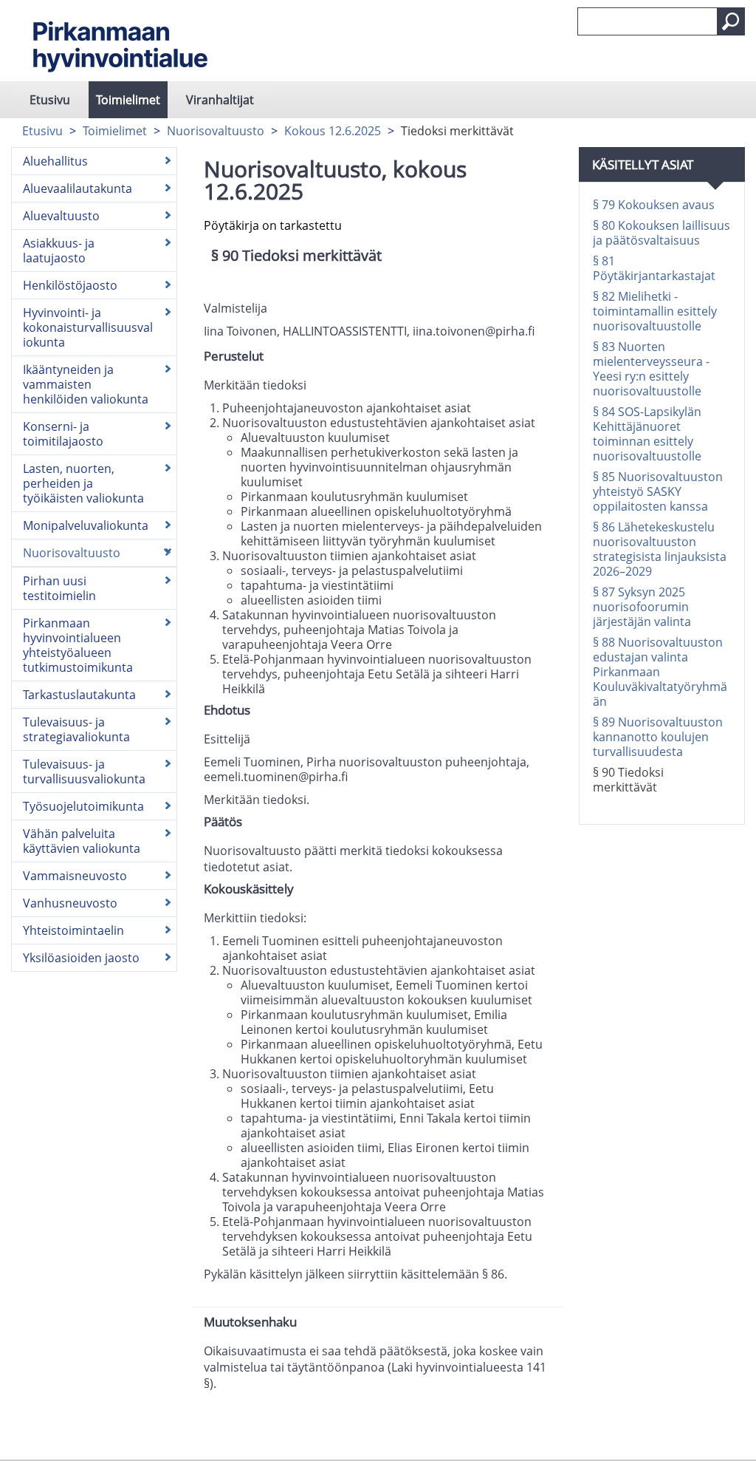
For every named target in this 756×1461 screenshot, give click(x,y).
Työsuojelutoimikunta (83, 806)
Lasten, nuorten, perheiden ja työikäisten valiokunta (83, 483)
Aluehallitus (55, 161)
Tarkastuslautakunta (79, 695)
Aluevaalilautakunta (77, 188)
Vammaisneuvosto (75, 876)
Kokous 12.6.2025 (332, 131)
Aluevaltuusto (61, 216)
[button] (731, 21)
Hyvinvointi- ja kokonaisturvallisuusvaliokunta (88, 327)
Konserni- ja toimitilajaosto (63, 433)
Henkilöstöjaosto (70, 285)
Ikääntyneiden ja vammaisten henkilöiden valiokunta (85, 384)
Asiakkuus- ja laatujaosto (58, 250)
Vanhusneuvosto (70, 903)
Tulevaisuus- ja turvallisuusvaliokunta (84, 771)
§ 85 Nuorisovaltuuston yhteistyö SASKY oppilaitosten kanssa (658, 491)
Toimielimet (128, 100)
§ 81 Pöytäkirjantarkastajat (654, 268)
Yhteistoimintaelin (73, 930)
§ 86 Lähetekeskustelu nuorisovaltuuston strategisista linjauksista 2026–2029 (659, 549)
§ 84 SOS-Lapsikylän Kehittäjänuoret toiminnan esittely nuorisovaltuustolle (647, 433)
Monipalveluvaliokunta (85, 525)
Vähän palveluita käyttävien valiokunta (81, 840)
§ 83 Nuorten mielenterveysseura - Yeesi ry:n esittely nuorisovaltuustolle (651, 368)
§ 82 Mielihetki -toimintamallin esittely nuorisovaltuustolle (655, 311)
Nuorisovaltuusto (215, 131)
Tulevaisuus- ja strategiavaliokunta (76, 729)
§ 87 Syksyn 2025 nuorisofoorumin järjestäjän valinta (642, 607)
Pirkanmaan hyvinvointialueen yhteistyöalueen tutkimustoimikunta (78, 645)
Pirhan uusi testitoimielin (59, 588)
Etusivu (50, 100)
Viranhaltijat (220, 100)
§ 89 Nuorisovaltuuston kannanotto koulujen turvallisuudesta (658, 737)
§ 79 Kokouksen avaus (654, 204)
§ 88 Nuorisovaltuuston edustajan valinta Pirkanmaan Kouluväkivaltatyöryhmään (660, 672)
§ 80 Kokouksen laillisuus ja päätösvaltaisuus (661, 233)
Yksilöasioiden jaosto (81, 958)
